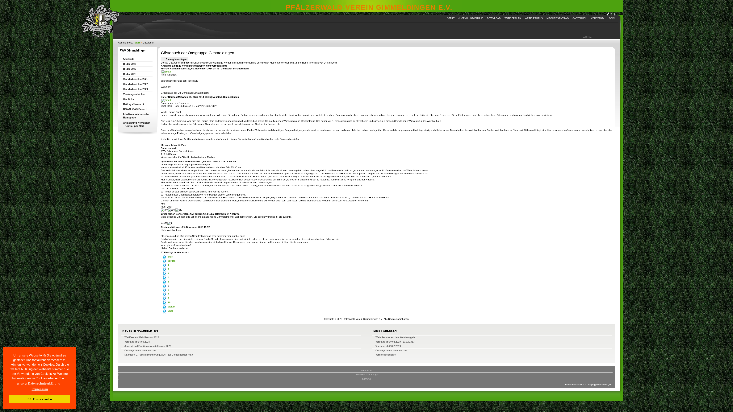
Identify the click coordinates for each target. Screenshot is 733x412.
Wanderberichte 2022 (135, 84)
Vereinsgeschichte (134, 94)
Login (611, 18)
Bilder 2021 (129, 64)
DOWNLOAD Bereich (135, 109)
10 (169, 302)
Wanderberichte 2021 (135, 79)
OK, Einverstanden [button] (39, 399)
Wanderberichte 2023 (135, 89)
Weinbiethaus (534, 18)
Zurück (171, 261)
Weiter (171, 306)
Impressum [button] (40, 389)
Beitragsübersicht (133, 104)
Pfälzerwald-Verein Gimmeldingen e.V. (369, 7)
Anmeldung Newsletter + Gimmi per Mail (136, 124)
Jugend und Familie (470, 18)
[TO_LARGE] (612, 14)
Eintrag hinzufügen (175, 59)
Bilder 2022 (129, 69)
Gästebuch (579, 18)
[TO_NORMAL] (615, 14)
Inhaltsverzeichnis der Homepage (136, 116)
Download (494, 18)
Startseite (128, 59)
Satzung (366, 379)
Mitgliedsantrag (558, 18)
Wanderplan (513, 18)
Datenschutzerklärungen (366, 374)
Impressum (366, 370)
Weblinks (128, 99)
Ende (170, 311)
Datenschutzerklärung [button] (44, 383)
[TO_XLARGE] (608, 14)
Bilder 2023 (129, 74)
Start (450, 18)
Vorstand (597, 18)
